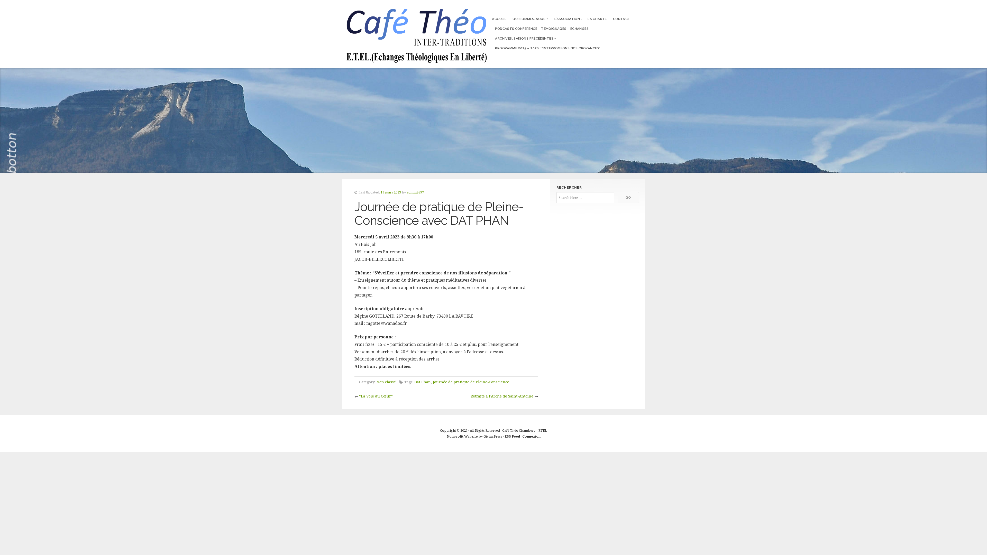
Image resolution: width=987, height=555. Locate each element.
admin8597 (415, 192)
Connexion (531, 436)
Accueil (499, 19)
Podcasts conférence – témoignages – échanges (542, 29)
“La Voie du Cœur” (376, 396)
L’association (567, 19)
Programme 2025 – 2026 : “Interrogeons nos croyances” (547, 48)
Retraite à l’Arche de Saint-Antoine (502, 396)
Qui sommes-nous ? (530, 19)
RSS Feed (512, 436)
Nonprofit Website (462, 436)
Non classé (386, 382)
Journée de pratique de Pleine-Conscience (471, 382)
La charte (597, 19)
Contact (621, 19)
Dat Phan (422, 382)
